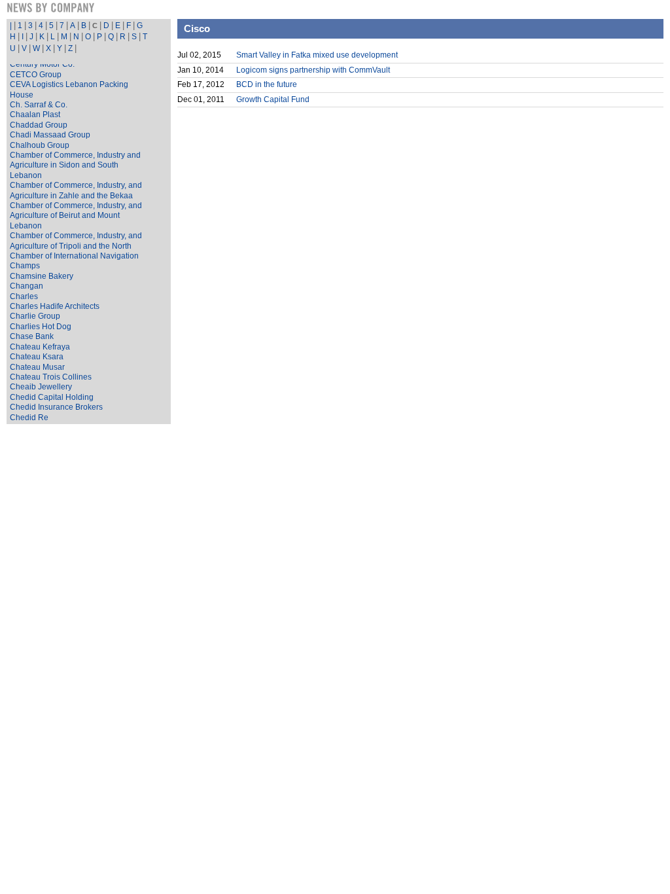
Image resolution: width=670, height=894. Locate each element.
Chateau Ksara (36, 356)
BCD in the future (266, 84)
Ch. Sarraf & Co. (38, 104)
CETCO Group (36, 74)
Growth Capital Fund (272, 99)
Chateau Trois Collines (51, 377)
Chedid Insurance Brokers (56, 407)
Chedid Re (29, 417)
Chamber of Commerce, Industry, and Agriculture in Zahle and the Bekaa (76, 190)
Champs (25, 265)
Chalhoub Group (39, 145)
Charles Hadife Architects (54, 306)
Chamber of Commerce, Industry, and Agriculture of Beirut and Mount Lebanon (76, 215)
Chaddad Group (38, 125)
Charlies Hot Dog (40, 326)
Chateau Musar (37, 367)
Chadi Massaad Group (50, 134)
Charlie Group (35, 316)
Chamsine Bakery (41, 276)
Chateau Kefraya (40, 346)
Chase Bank (32, 336)
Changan (26, 286)
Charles (24, 296)
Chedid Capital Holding (52, 397)
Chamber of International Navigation (74, 255)
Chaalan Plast (35, 114)
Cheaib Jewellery (41, 386)
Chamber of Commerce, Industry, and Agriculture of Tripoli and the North (76, 240)
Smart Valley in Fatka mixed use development (317, 55)
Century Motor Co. (42, 64)
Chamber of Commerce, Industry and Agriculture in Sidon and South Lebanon (75, 165)
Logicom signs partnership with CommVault (313, 70)
